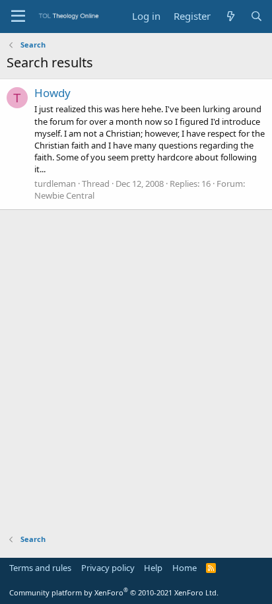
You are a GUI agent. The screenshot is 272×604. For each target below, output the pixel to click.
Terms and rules (40, 568)
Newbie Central (64, 195)
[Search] (256, 16)
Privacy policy (108, 568)
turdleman (55, 183)
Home (184, 568)
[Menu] (18, 16)
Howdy (52, 92)
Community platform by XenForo (114, 592)
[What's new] (230, 16)
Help (153, 568)
